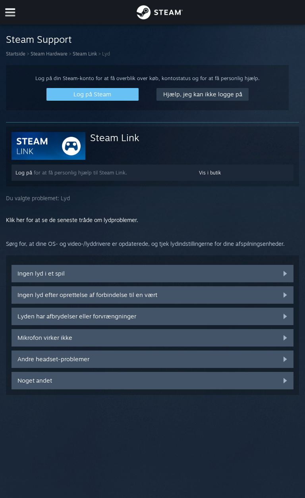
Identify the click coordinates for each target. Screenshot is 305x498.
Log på (23, 172)
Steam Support (39, 39)
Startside (15, 54)
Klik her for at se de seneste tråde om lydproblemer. (72, 219)
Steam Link (85, 54)
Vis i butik (210, 173)
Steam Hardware (49, 54)
